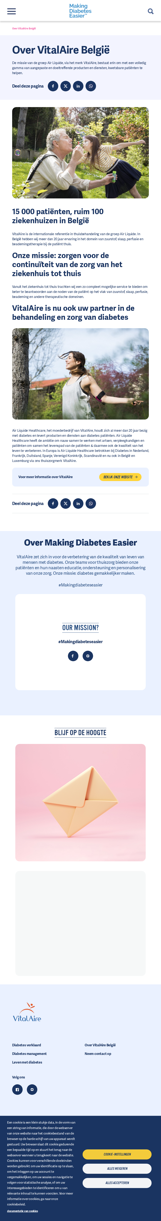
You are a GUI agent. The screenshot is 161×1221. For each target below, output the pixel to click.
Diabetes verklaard (26, 1045)
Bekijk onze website (117, 477)
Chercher (151, 11)
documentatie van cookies (22, 1211)
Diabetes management (29, 1054)
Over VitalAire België (100, 1045)
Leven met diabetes (27, 1062)
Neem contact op (98, 1054)
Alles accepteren (117, 1183)
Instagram (32, 1089)
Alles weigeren (117, 1169)
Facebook (17, 1089)
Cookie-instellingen (117, 1154)
